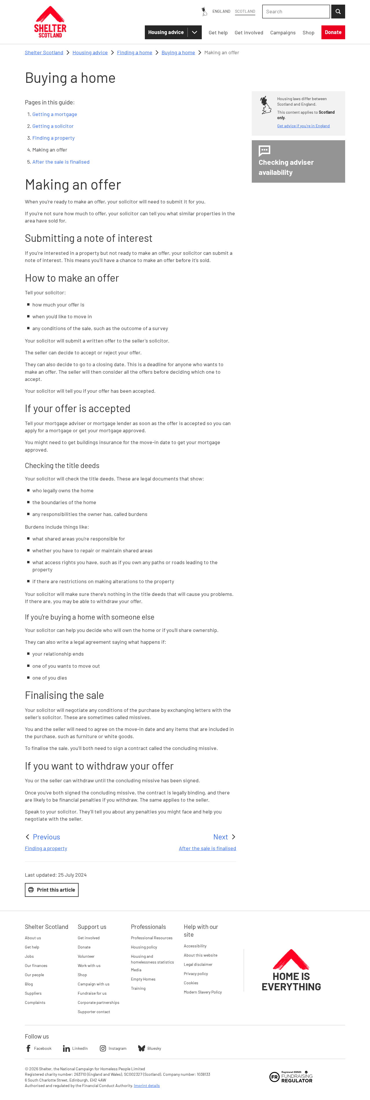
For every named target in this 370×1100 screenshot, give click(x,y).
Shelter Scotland (44, 52)
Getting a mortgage (54, 114)
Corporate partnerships (98, 1002)
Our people (34, 974)
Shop (82, 974)
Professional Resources (152, 937)
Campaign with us (94, 983)
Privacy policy (196, 973)
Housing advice (166, 32)
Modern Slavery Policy (203, 991)
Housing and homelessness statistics (152, 959)
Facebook (42, 1048)
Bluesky (154, 1048)
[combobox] (296, 11)
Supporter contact (94, 1011)
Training (138, 988)
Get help (32, 946)
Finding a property (53, 137)
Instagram (118, 1048)
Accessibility (195, 945)
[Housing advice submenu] (194, 32)
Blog (29, 983)
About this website (200, 955)
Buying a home (178, 52)
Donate (84, 946)
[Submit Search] (338, 11)
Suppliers (33, 993)
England (221, 11)
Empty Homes (143, 978)
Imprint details (147, 1085)
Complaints (35, 1002)
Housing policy (144, 946)
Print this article (56, 889)
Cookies (191, 982)
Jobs (29, 956)
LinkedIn (80, 1048)
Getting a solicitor (53, 126)
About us (33, 937)
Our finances (36, 965)
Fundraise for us (92, 993)
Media (136, 969)
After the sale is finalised (61, 161)
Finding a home (134, 52)
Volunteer (86, 956)
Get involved (89, 937)
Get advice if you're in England (303, 125)
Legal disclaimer (198, 964)
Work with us (89, 965)
